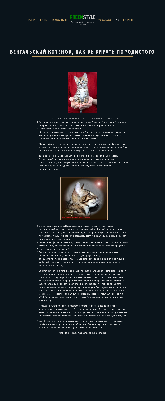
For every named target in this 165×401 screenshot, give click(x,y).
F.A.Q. (117, 20)
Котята (43, 20)
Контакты (128, 20)
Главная (32, 20)
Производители (59, 20)
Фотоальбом (104, 20)
